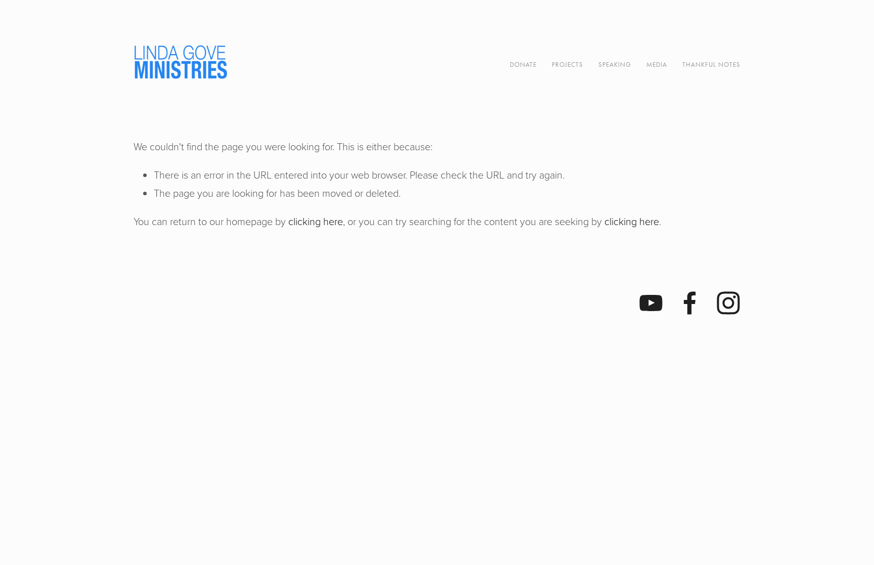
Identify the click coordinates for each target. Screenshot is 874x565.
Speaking (614, 64)
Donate (523, 64)
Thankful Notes (711, 64)
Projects (567, 64)
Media (656, 64)
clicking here (315, 221)
